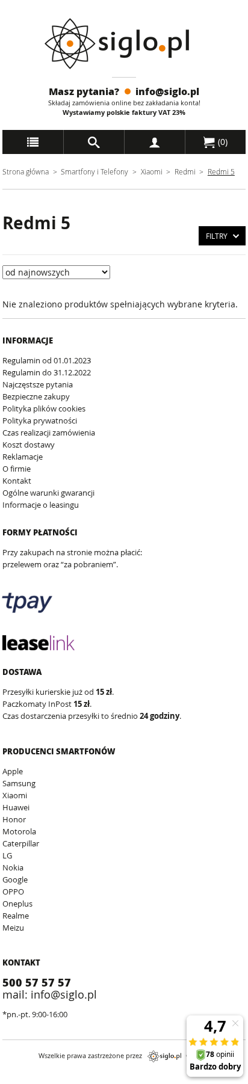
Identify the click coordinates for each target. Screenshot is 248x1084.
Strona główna (25, 171)
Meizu (13, 927)
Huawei (15, 807)
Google (15, 879)
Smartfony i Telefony (94, 171)
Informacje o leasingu (40, 504)
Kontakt (16, 480)
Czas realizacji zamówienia (48, 432)
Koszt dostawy (28, 444)
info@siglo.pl (167, 91)
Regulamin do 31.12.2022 (46, 372)
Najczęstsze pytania (37, 384)
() (221, 141)
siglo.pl (164, 1056)
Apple (12, 771)
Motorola (19, 831)
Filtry (217, 236)
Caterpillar (20, 843)
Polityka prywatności (39, 420)
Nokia (12, 867)
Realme (15, 915)
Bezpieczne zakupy (36, 396)
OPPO (13, 891)
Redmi (186, 171)
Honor (14, 819)
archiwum (20, 1078)
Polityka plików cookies (43, 408)
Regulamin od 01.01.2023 (46, 360)
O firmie (16, 468)
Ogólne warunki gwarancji (48, 492)
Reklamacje (22, 456)
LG (7, 855)
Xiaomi (152, 171)
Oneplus (17, 903)
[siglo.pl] (124, 43)
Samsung (19, 783)
